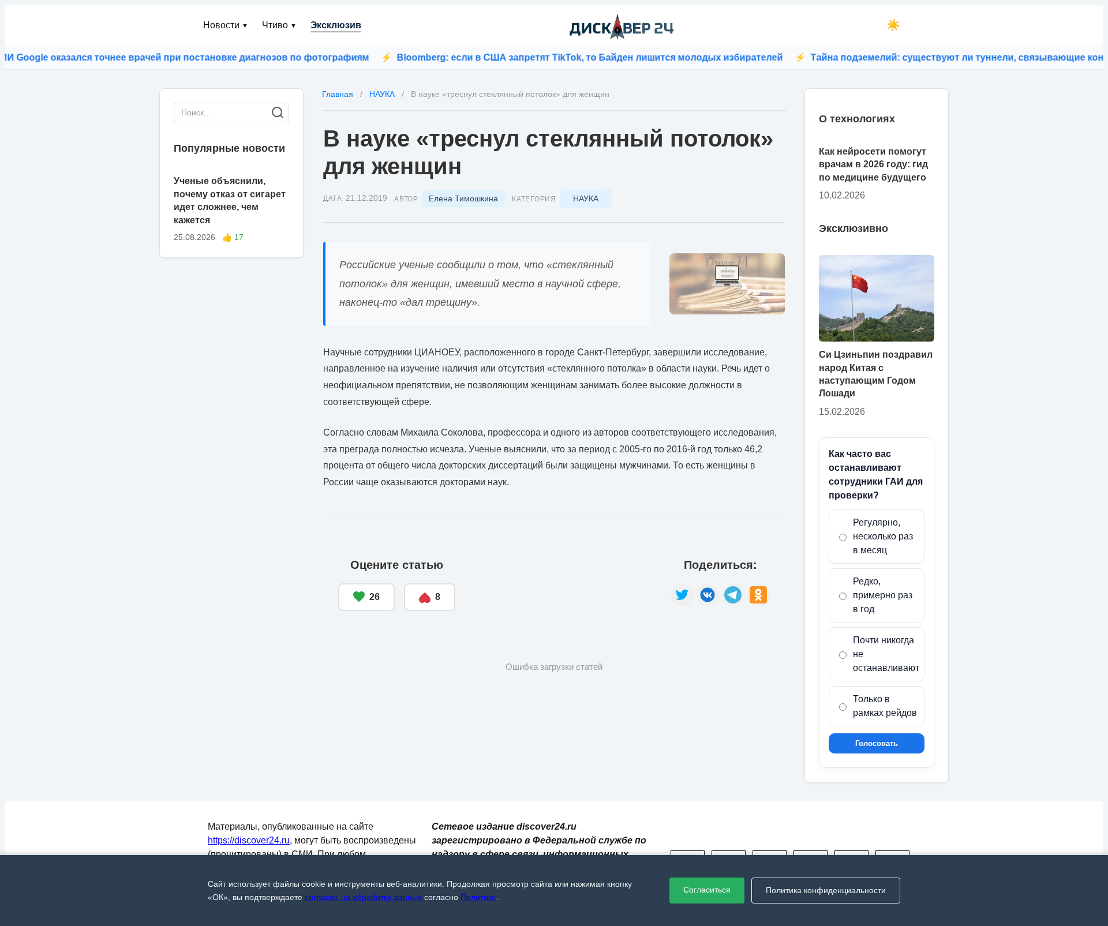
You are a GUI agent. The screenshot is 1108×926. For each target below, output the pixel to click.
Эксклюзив (335, 25)
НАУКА (585, 198)
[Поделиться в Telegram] (732, 594)
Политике (478, 897)
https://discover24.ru (249, 840)
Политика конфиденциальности (826, 890)
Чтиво (279, 25)
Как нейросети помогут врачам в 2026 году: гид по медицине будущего (873, 164)
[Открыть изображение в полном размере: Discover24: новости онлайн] (727, 283)
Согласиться (707, 889)
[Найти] (278, 112)
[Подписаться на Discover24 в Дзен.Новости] (563, 585)
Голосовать (876, 743)
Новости (225, 25)
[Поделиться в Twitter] (682, 594)
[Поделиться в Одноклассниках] (758, 594)
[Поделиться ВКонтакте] (707, 594)
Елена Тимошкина (463, 198)
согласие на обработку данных (363, 897)
